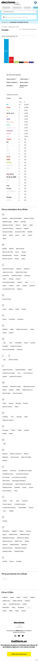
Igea (4, 359)
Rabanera (4, 453)
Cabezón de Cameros (8, 269)
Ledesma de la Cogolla (8, 373)
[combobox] (20, 17)
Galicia (13, 607)
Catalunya (27, 600)
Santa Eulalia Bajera (7, 484)
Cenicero (18, 279)
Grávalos (11, 332)
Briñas (23, 258)
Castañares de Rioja (16, 275)
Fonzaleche (12, 319)
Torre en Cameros (7, 504)
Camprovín (26, 269)
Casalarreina (5, 275)
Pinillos (20, 430)
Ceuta (4, 604)
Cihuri (26, 282)
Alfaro (31, 225)
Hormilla (33, 342)
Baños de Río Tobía (7, 252)
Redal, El (26, 453)
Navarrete (18, 403)
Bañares (11, 248)
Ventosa (21, 531)
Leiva (19, 373)
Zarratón (4, 561)
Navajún (11, 403)
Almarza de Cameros (7, 228)
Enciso (4, 309)
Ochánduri (5, 416)
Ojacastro (19, 416)
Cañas (4, 279)
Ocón (12, 416)
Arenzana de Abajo (7, 232)
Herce (10, 342)
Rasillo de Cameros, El (16, 453)
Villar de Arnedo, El (7, 541)
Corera (18, 285)
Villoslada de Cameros (21, 548)
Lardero (30, 369)
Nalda (4, 403)
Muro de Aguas (6, 393)
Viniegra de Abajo (7, 551)
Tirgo (11, 501)
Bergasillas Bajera (7, 255)
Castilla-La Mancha (17, 600)
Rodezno (4, 460)
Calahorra (18, 269)
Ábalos (4, 238)
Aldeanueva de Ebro (7, 225)
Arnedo (4, 235)
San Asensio (13, 470)
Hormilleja (5, 346)
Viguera (4, 534)
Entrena (11, 309)
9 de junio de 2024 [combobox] (8, 11)
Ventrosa (28, 531)
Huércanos (20, 349)
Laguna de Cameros (7, 369)
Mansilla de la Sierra (15, 386)
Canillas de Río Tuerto (21, 272)
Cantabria (32, 597)
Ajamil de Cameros (29, 218)
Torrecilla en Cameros (20, 504)
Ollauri (26, 416)
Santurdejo (17, 487)
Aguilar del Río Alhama (16, 218)
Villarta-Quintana (14, 544)
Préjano (11, 433)
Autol (23, 235)
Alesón (25, 225)
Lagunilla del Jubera (20, 369)
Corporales (32, 285)
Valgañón (14, 531)
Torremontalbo (22, 507)
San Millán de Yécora (7, 474)
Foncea (4, 319)
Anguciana (18, 228)
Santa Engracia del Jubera (18, 480)
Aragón (12, 597)
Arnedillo (30, 232)
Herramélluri (18, 342)
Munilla (18, 390)
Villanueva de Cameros (23, 538)
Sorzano (31, 487)
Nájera (16, 406)
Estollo (17, 309)
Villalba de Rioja (13, 534)
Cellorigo (11, 279)
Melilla (11, 610)
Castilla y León (6, 600)
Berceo (17, 252)
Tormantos (25, 501)
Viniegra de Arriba (19, 551)
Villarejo (27, 541)
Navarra (24, 610)
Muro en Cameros (17, 393)
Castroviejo (27, 275)
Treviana (31, 507)
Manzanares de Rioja (29, 386)
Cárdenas (19, 289)
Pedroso (13, 430)
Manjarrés (5, 386)
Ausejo (17, 235)
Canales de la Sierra (7, 272)
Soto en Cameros (6, 490)
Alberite (16, 221)
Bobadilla (23, 255)
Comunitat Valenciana (14, 604)
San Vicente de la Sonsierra (19, 477)
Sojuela (24, 487)
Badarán (4, 248)
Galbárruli (4, 329)
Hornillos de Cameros (16, 346)
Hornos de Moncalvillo (8, 349)
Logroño (4, 376)
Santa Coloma (6, 480)
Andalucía (5, 597)
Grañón (4, 332)
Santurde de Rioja (7, 487)
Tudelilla (11, 511)
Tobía (17, 501)
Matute (4, 390)
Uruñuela (4, 521)
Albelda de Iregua (7, 221)
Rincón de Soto (15, 457)
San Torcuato (6, 477)
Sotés (15, 490)
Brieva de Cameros (7, 258)
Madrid (4, 610)
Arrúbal (11, 235)
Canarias (25, 597)
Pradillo (4, 433)
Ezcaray (24, 309)
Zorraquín (18, 561)
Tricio (4, 511)
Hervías (26, 342)
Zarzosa (12, 561)
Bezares (16, 255)
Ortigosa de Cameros (8, 420)
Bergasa (24, 252)
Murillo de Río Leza (27, 390)
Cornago (24, 285)
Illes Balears (21, 607)
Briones (17, 258)
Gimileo (32, 329)
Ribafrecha (5, 457)
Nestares (25, 403)
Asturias (18, 597)
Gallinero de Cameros (21, 329)
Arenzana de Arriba (20, 232)
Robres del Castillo (26, 457)
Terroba (4, 501)
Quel (4, 443)
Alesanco (18, 225)
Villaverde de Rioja (7, 548)
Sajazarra (4, 470)
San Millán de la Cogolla (25, 470)
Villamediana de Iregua (8, 538)
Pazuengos (5, 430)
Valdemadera (5, 531)
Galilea (12, 329)
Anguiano (26, 228)
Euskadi (25, 604)
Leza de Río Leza (28, 373)
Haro (4, 342)
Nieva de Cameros (7, 406)
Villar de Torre (18, 541)
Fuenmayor (20, 319)
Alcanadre (23, 221)
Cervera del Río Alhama (8, 282)
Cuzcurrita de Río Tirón (8, 289)
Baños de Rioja (20, 248)
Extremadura (5, 607)
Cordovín (11, 285)
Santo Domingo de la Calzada (23, 484)
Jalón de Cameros (13, 359)
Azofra (30, 235)
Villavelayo (24, 544)
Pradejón (26, 430)
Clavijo (4, 285)
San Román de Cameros (22, 474)
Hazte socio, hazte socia (19, 654)
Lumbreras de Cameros (15, 376)
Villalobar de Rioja (25, 534)
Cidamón (19, 282)
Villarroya (4, 544)
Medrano (11, 390)
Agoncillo (4, 218)
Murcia (17, 610)
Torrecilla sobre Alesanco (9, 507)
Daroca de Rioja (6, 299)
